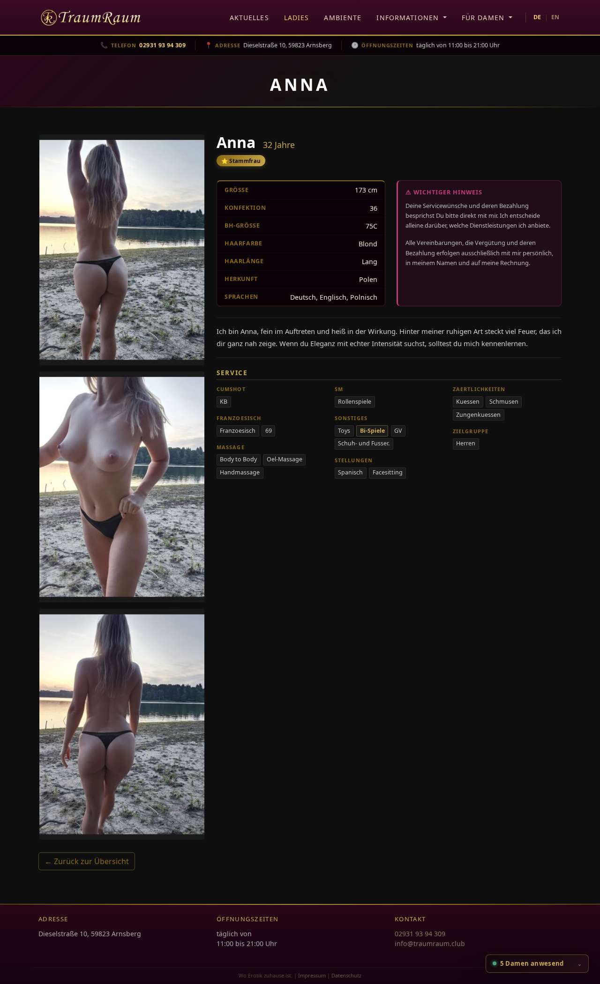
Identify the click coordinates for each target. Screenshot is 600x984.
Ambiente (342, 17)
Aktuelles (249, 17)
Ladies (296, 17)
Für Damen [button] (484, 17)
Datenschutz (346, 975)
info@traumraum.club (430, 943)
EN (555, 17)
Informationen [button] (408, 17)
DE (537, 17)
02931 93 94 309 (420, 933)
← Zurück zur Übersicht (87, 861)
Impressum (312, 975)
